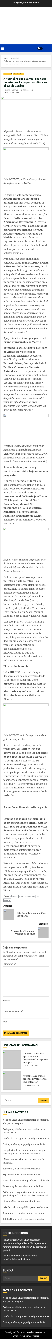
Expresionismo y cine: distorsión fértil (22, 1174)
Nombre (8, 1000)
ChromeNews (19, 1335)
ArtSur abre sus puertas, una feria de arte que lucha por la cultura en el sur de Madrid (25, 1194)
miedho (7, 900)
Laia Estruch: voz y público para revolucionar (26, 1207)
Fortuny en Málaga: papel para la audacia (24, 1144)
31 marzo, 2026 (32, 1066)
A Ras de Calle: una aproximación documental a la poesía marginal (12, 1059)
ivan (38, 896)
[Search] (47, 48)
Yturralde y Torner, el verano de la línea (23, 1186)
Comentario (9, 963)
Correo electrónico (13, 1011)
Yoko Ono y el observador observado (21, 1168)
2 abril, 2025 (27, 90)
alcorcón (13, 896)
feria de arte (30, 896)
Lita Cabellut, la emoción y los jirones (22, 1201)
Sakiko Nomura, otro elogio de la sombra (24, 1219)
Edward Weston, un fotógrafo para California (26, 1180)
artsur (21, 896)
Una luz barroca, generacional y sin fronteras (26, 1138)
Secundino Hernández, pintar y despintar (24, 1213)
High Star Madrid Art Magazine (26, 22)
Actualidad (8, 74)
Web (5, 1021)
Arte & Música (19, 74)
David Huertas (11, 90)
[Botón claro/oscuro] (40, 48)
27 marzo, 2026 (32, 1085)
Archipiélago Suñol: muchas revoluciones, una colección (12, 1080)
